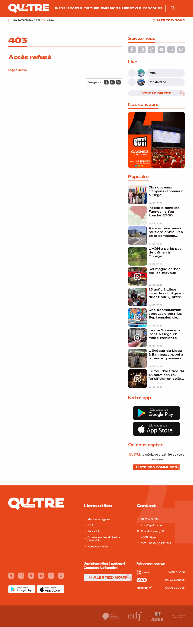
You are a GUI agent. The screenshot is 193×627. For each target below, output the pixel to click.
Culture (91, 8)
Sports (74, 8)
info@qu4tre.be (151, 525)
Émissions (111, 8)
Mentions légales (99, 519)
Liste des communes (156, 467)
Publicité (93, 531)
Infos (60, 8)
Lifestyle (131, 8)
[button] (182, 8)
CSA (90, 525)
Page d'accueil (18, 70)
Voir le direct (156, 93)
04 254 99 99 (150, 519)
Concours (152, 8)
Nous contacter (98, 546)
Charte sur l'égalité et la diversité (103, 538)
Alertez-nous (109, 577)
